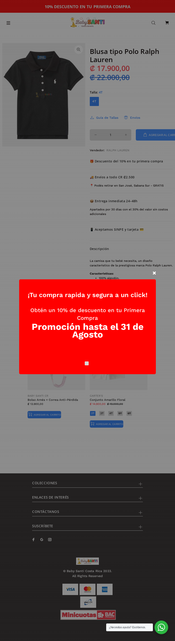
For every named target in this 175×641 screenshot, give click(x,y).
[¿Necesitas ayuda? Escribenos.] (161, 627)
